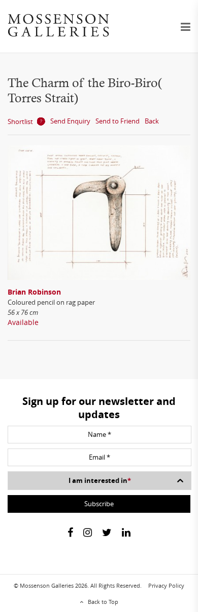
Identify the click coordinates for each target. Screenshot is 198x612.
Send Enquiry (70, 121)
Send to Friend (117, 121)
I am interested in (100, 480)
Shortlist (20, 121)
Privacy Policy (166, 585)
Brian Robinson (34, 292)
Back (152, 121)
